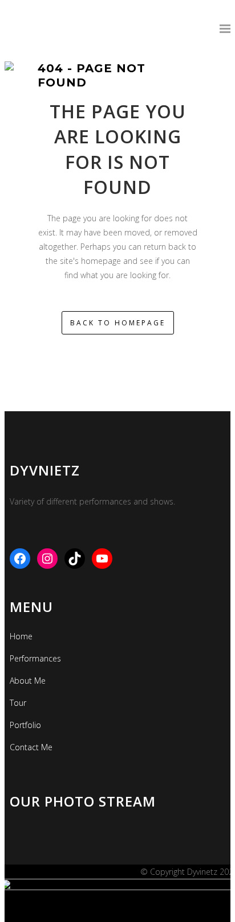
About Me (28, 680)
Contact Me (31, 747)
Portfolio (25, 725)
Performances (35, 658)
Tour (18, 702)
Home (21, 636)
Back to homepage (117, 323)
